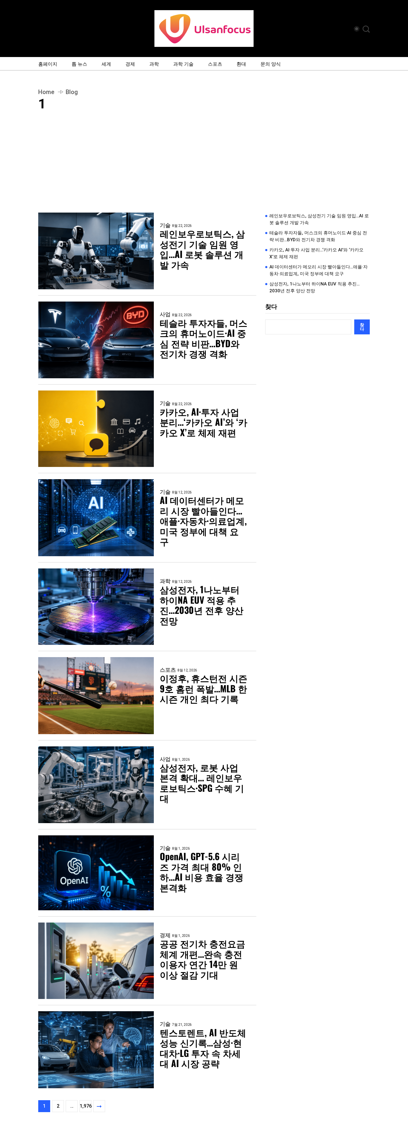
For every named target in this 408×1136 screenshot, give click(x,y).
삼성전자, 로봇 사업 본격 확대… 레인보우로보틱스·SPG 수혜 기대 (202, 782)
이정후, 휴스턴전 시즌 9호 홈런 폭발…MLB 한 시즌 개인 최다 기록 (203, 688)
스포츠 (215, 63)
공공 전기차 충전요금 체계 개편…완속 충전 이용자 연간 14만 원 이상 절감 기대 (202, 959)
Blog (72, 92)
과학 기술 (183, 63)
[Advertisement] (204, 168)
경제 (130, 63)
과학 (154, 63)
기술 (165, 225)
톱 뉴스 (79, 63)
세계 (106, 63)
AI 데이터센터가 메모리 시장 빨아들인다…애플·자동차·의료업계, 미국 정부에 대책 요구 (203, 521)
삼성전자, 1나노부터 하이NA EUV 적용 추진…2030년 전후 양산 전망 (201, 604)
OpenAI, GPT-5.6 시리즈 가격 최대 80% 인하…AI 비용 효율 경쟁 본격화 (201, 871)
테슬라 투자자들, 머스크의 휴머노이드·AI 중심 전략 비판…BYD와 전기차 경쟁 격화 (203, 338)
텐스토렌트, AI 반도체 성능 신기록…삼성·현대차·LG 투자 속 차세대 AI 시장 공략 (203, 1048)
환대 (241, 63)
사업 (165, 314)
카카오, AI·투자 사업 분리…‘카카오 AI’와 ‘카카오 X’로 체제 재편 (203, 422)
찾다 (271, 306)
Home (46, 92)
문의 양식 (270, 63)
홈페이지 (47, 63)
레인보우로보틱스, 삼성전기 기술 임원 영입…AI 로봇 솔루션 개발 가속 (202, 249)
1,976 (85, 1106)
